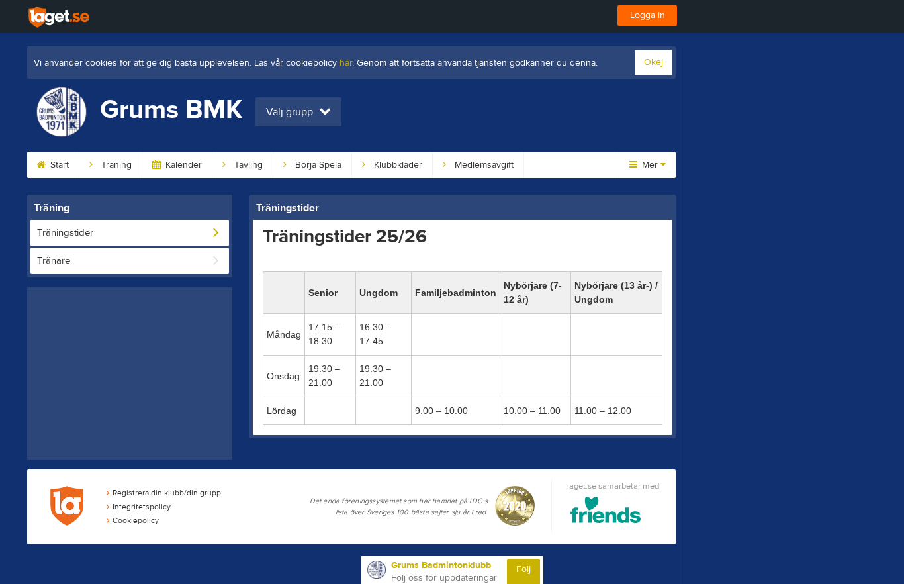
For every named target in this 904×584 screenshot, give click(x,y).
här (345, 63)
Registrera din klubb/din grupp (167, 492)
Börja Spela (317, 165)
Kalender (182, 165)
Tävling (247, 165)
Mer (649, 165)
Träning (115, 165)
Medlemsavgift (483, 165)
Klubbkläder (396, 165)
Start (58, 165)
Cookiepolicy (136, 520)
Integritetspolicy (142, 506)
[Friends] (605, 512)
